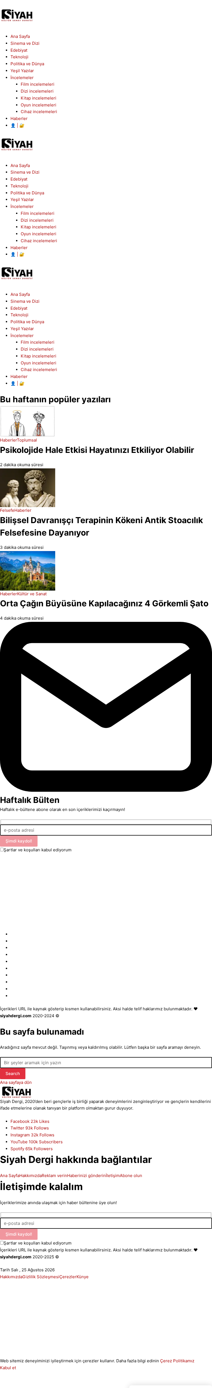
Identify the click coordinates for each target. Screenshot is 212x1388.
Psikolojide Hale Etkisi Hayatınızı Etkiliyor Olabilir (97, 450)
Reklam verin (54, 1175)
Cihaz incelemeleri (39, 369)
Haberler (19, 376)
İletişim (113, 1175)
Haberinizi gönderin (86, 1175)
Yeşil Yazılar (22, 328)
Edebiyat (18, 308)
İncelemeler (22, 335)
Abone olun (131, 1175)
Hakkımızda (30, 1175)
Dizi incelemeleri (37, 349)
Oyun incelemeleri (38, 363)
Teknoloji (19, 314)
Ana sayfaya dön (16, 1082)
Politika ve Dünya (27, 321)
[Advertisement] (106, 892)
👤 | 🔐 (17, 383)
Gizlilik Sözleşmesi (40, 1276)
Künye (82, 1276)
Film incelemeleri (37, 342)
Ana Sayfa (20, 294)
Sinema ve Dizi (24, 301)
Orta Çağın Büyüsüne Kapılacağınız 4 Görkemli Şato (104, 603)
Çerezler (67, 1276)
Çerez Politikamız (177, 1360)
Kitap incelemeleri (38, 356)
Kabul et (8, 1367)
